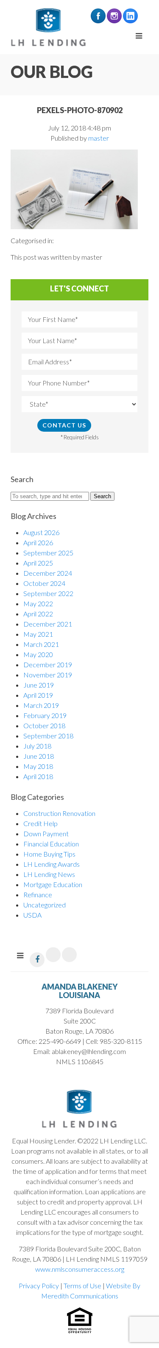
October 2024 (44, 583)
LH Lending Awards (51, 864)
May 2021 (38, 634)
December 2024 (47, 573)
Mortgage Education (52, 884)
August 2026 (41, 532)
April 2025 (38, 563)
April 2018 (38, 776)
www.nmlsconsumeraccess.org (79, 1269)
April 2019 (38, 695)
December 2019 (47, 664)
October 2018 (44, 725)
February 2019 (45, 715)
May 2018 (38, 766)
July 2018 (37, 746)
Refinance (37, 894)
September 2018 (48, 736)
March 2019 (41, 705)
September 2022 (48, 593)
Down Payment (46, 833)
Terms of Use (82, 1285)
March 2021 (41, 644)
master (98, 138)
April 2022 (38, 614)
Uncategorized (44, 905)
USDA (32, 915)
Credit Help (40, 823)
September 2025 (48, 553)
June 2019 (38, 685)
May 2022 (38, 603)
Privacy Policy (39, 1285)
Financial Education (51, 844)
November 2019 (47, 675)
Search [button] (102, 496)
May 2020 (38, 654)
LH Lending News (49, 874)
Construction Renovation (59, 813)
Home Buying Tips (49, 854)
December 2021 (47, 624)
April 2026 (38, 542)
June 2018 (38, 756)
